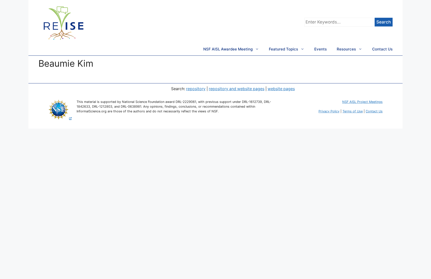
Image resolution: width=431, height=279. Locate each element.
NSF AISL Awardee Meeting (228, 49)
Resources (346, 49)
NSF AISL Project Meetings (362, 102)
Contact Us (382, 49)
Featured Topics (283, 49)
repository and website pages (236, 88)
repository (196, 88)
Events (320, 49)
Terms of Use (352, 111)
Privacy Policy (329, 111)
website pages (281, 88)
